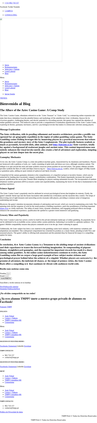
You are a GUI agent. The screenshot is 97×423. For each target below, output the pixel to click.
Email (2, 276)
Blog (6, 74)
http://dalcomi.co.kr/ (63, 144)
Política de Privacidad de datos (11, 412)
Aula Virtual (9, 316)
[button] (48, 78)
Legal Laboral (10, 71)
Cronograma (9, 322)
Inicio (7, 65)
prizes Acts (4, 208)
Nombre (3, 273)
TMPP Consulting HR (13, 320)
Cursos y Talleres (11, 318)
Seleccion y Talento (12, 69)
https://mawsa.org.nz (54, 169)
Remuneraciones (11, 67)
